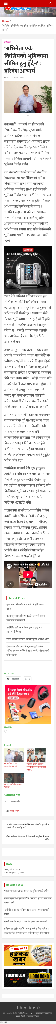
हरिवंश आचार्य (14, 811)
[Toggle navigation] (6, 3)
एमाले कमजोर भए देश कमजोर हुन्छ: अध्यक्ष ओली (27, 639)
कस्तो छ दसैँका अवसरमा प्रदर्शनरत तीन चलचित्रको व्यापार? (36, 767)
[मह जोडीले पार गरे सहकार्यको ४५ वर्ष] (14, 755)
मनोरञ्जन (7, 42)
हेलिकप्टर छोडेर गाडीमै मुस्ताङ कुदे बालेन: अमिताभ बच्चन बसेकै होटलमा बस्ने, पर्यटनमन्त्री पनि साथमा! (27, 650)
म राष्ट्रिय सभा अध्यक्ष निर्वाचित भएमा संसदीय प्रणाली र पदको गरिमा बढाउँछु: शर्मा (28, 826)
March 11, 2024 (11, 77)
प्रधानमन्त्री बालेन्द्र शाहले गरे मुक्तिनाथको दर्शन (26, 890)
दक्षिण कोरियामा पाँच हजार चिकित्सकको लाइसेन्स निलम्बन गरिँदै (27, 838)
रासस (22, 77)
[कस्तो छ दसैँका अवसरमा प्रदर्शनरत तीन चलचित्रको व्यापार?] (36, 755)
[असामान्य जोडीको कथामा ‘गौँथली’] (14, 778)
